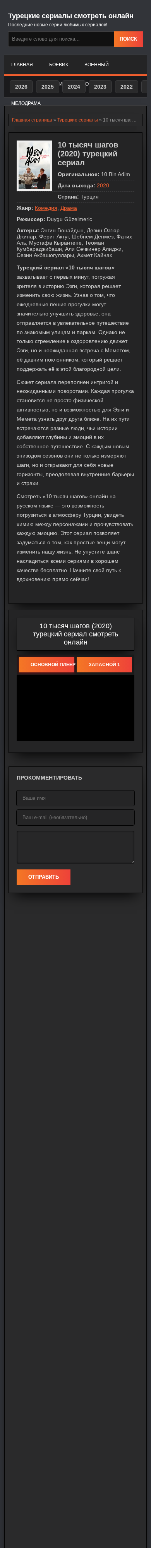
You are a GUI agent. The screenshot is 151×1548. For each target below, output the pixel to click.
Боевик (58, 64)
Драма (68, 208)
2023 (100, 87)
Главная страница (32, 120)
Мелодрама (26, 103)
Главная (22, 64)
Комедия (46, 208)
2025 (47, 87)
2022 (126, 87)
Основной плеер (52, 664)
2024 (74, 87)
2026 (21, 87)
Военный (96, 64)
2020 (103, 185)
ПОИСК (128, 39)
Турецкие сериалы (77, 120)
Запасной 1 (104, 664)
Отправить (43, 877)
